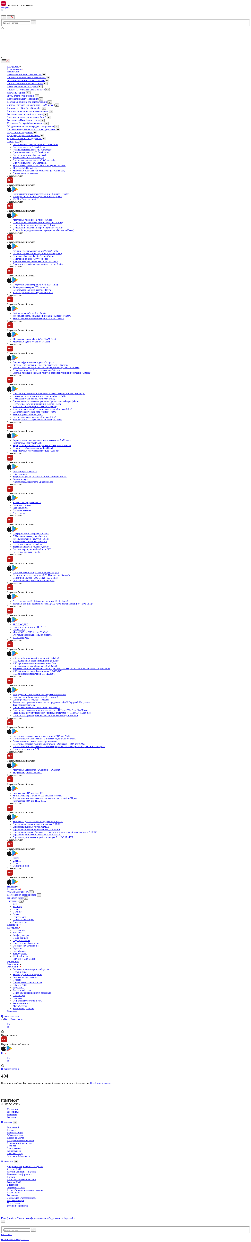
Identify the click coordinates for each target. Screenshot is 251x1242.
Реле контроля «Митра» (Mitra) (28, 414)
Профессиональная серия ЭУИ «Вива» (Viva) (35, 284)
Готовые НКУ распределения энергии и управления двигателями (45, 715)
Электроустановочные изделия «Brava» (32, 290)
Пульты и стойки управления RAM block (33, 448)
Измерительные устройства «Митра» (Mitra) (35, 406)
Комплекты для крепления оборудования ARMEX (38, 821)
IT (8, 1026)
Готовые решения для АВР (26, 749)
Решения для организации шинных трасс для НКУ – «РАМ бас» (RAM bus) (50, 710)
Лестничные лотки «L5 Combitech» (30, 155)
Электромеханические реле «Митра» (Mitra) (34, 412)
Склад (16, 914)
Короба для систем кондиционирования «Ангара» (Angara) (42, 316)
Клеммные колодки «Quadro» (27, 544)
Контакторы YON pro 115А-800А (29, 801)
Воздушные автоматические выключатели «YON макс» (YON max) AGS (49, 744)
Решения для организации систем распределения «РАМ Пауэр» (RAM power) (51, 702)
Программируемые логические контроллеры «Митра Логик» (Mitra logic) (49, 393)
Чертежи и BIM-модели (24, 959)
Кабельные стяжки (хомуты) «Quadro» (32, 539)
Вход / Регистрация (13, 1019)
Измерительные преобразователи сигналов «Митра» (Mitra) (42, 409)
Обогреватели (20, 474)
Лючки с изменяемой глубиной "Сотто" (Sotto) (36, 251)
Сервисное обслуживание (25, 945)
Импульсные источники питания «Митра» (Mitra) (37, 404)
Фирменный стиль (22, 990)
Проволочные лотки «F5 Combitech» (31, 152)
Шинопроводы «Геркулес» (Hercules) (31, 699)
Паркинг (17, 911)
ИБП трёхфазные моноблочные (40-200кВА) (35, 666)
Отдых (16, 863)
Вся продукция (15, 69)
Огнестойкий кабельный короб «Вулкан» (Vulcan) (37, 227)
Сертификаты (19, 951)
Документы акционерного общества (31, 969)
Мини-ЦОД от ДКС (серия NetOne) (30, 632)
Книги (16, 858)
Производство (20, 922)
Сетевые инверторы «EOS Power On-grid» (33, 580)
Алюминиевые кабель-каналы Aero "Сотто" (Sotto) (38, 264)
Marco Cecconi (20, 1006)
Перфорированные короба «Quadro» (31, 533)
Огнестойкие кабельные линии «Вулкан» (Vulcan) (38, 222)
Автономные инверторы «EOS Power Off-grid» (36, 572)
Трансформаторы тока (24, 705)
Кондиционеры (20, 479)
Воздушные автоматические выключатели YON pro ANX (41, 736)
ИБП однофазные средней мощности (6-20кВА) (36, 660)
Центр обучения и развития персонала (32, 993)
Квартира (17, 906)
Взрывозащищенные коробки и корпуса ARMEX (37, 824)
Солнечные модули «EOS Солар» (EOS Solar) (35, 578)
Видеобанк (18, 987)
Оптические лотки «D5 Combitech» (30, 163)
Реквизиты (18, 998)
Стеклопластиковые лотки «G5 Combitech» (34, 160)
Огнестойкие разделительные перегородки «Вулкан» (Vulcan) (43, 230)
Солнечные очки (21, 865)
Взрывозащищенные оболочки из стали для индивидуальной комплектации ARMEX (55, 832)
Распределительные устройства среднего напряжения (39, 694)
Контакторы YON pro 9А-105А (28, 793)
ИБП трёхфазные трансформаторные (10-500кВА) (37, 671)
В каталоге (6, 1234)
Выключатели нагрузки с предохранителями (35, 741)
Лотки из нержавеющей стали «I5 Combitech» (35, 144)
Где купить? (13, 1112)
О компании (13, 966)
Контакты (12, 1114)
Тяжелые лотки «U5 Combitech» (28, 157)
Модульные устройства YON (27, 772)
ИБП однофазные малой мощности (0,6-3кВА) (36, 658)
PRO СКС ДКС (20, 624)
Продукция (12, 1109)
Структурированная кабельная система (32, 635)
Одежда (16, 860)
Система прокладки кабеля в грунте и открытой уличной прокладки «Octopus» (52, 373)
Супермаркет (19, 917)
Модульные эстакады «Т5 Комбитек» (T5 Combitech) (39, 170)
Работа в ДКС (20, 985)
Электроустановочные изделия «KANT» (33, 292)
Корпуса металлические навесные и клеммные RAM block (42, 440)
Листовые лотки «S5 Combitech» (29, 147)
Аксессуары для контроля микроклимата (33, 482)
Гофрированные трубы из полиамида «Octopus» (36, 370)
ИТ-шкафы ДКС (21, 637)
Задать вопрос (56, 1218)
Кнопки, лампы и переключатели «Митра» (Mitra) (37, 419)
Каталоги (17, 932)
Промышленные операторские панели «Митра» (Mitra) (40, 396)
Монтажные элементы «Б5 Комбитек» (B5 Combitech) (39, 165)
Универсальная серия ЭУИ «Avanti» (30, 287)
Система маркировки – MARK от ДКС (32, 549)
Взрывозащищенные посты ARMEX (31, 827)
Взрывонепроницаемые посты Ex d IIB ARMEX (37, 834)
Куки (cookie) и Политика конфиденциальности (25, 1218)
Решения (11, 1117)
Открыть (5, 7)
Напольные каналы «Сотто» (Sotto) (30, 259)
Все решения (13, 889)
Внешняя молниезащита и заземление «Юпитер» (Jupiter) (41, 194)
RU (3, 1053)
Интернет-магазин (10, 1016)
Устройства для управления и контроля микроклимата (40, 476)
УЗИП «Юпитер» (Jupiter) (25, 199)
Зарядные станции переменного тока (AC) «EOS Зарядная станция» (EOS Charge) (53, 603)
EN (8, 1024)
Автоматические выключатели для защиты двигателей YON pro (45, 798)
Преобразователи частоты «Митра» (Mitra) (34, 398)
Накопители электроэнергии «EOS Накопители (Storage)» (41, 575)
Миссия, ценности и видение (27, 974)
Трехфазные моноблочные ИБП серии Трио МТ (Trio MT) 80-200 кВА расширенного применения (61, 668)
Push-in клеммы (20, 507)
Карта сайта (70, 1218)
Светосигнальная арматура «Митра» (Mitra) (34, 417)
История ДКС (20, 972)
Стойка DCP (19, 629)
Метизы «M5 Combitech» (25, 168)
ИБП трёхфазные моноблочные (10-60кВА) (34, 663)
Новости (17, 980)
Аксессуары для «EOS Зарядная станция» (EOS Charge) (40, 601)
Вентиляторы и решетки (25, 471)
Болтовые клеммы (22, 510)
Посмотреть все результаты (15, 1239)
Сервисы (17, 948)
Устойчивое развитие (23, 1008)
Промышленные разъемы (25, 173)
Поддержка (13, 927)
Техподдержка (20, 953)
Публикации (19, 995)
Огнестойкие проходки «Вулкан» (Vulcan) (34, 225)
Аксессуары (19, 513)
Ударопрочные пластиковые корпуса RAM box (36, 450)
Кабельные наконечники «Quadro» (30, 541)
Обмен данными (21, 938)
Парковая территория (23, 919)
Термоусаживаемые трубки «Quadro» (31, 546)
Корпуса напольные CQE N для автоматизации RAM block (42, 445)
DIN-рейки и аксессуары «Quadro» (30, 536)
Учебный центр (20, 956)
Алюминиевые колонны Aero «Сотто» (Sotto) (35, 261)
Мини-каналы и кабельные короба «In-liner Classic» (38, 318)
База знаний (19, 930)
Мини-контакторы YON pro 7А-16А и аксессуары (37, 795)
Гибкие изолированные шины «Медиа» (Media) (36, 707)
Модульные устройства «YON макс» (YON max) (37, 770)
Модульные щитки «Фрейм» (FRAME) (32, 341)
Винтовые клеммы (22, 505)
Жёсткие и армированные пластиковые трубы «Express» (41, 365)
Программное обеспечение (26, 943)
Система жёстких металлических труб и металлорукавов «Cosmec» (46, 367)
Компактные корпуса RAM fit (27, 443)
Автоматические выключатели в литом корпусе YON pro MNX (44, 738)
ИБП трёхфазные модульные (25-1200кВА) (34, 674)
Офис (15, 909)
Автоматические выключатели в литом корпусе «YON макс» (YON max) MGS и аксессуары (59, 746)
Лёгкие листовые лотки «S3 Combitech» (32, 149)
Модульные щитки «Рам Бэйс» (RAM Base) (34, 339)
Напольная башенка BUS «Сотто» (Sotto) (33, 256)
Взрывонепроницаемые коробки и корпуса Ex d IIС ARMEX (43, 837)
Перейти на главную (100, 1083)
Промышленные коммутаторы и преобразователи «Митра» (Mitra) (45, 401)
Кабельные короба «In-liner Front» (29, 313)
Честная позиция (21, 1003)
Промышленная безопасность (27, 982)
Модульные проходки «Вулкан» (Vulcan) (33, 220)
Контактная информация (25, 977)
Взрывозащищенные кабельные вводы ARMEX (36, 829)
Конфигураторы (21, 935)
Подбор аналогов (21, 940)
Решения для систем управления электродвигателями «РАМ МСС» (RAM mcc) (52, 713)
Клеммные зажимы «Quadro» (27, 552)
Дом (15, 904)
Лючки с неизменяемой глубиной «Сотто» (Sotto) (37, 253)
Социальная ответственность (27, 1000)
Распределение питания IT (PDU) (29, 627)
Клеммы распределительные (27, 502)
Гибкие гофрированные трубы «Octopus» (33, 362)
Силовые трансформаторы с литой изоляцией (35, 697)
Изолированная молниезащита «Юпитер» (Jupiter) (37, 196)
